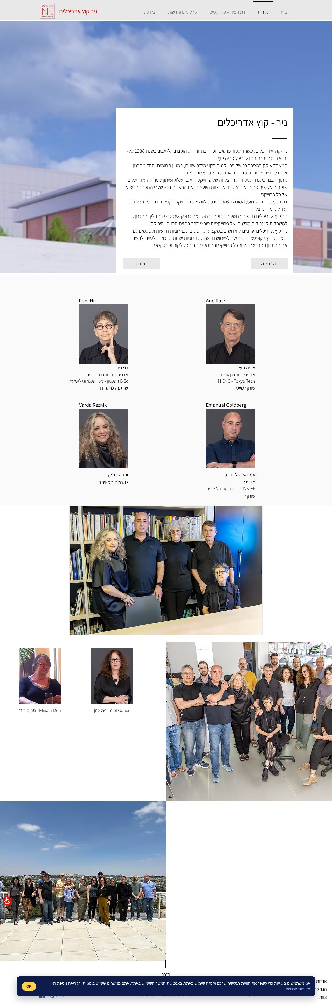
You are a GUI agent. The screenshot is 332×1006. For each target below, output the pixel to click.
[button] (7, 900)
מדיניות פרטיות (298, 988)
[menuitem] (283, 9)
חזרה (165, 974)
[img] (40, 682)
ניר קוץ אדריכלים (78, 11)
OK (28, 986)
